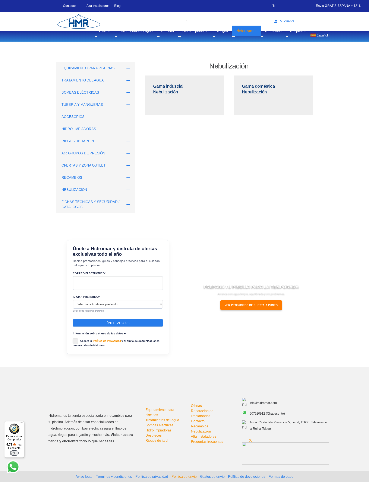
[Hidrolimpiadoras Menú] (179, 36)
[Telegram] (295, 5)
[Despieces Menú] (287, 36)
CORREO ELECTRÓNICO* (89, 273)
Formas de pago (281, 476)
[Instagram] (288, 6)
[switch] (14, 453)
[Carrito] (306, 21)
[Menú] (21, 423)
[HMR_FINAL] (70, 399)
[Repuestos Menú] (262, 36)
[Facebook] (266, 5)
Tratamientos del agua (162, 420)
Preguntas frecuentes (207, 441)
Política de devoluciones (246, 476)
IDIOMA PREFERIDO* (86, 296)
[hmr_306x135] (78, 21)
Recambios (199, 426)
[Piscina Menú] (96, 36)
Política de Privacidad (107, 341)
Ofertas (196, 406)
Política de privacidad (151, 476)
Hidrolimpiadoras (158, 430)
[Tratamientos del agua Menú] (116, 36)
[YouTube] (281, 5)
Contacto (198, 421)
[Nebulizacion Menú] (233, 36)
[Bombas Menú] (158, 36)
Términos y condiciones (114, 476)
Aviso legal (84, 476)
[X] (274, 6)
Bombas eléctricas (159, 425)
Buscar (177, 21)
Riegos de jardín (157, 440)
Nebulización (201, 431)
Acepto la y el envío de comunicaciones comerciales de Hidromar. (116, 343)
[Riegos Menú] (214, 36)
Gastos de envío (212, 476)
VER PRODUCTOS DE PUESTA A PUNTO (251, 305)
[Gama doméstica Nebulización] (273, 95)
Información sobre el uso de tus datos (98, 333)
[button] (286, 21)
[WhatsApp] (13, 466)
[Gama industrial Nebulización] (184, 95)
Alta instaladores (203, 436)
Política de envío (184, 476)
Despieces (153, 435)
